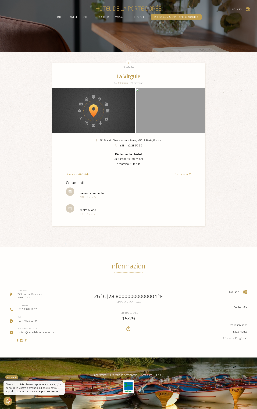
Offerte (88, 17)
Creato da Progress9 (235, 338)
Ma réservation (238, 325)
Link (158, 375)
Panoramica (99, 375)
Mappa (119, 17)
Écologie (139, 17)
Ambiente (146, 375)
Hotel (59, 17)
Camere (73, 17)
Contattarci (240, 306)
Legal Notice (240, 331)
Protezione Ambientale (123, 375)
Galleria (104, 17)
